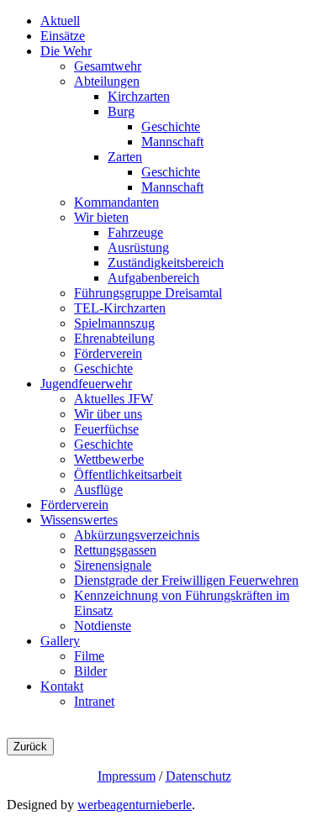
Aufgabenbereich (153, 278)
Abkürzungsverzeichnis (136, 535)
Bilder (90, 671)
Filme (89, 656)
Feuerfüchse (106, 429)
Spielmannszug (114, 323)
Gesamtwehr (107, 66)
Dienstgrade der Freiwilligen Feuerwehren (186, 580)
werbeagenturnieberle (134, 804)
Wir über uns (108, 414)
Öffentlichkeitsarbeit (128, 474)
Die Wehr (66, 51)
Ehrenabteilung (114, 338)
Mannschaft (172, 141)
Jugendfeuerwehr (86, 383)
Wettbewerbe (109, 459)
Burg (121, 111)
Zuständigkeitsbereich (166, 262)
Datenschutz (198, 776)
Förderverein (108, 353)
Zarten (125, 157)
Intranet (94, 701)
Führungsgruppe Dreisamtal (148, 293)
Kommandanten (116, 202)
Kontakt (61, 686)
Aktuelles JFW (113, 399)
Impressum (127, 776)
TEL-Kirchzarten (120, 308)
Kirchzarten (139, 96)
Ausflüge (98, 489)
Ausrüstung (138, 247)
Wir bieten (101, 217)
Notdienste (102, 625)
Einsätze (62, 36)
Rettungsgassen (115, 550)
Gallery (60, 641)
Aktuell (60, 20)
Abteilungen (107, 81)
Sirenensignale (112, 565)
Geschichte (170, 126)
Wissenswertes (79, 520)
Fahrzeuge (135, 232)
